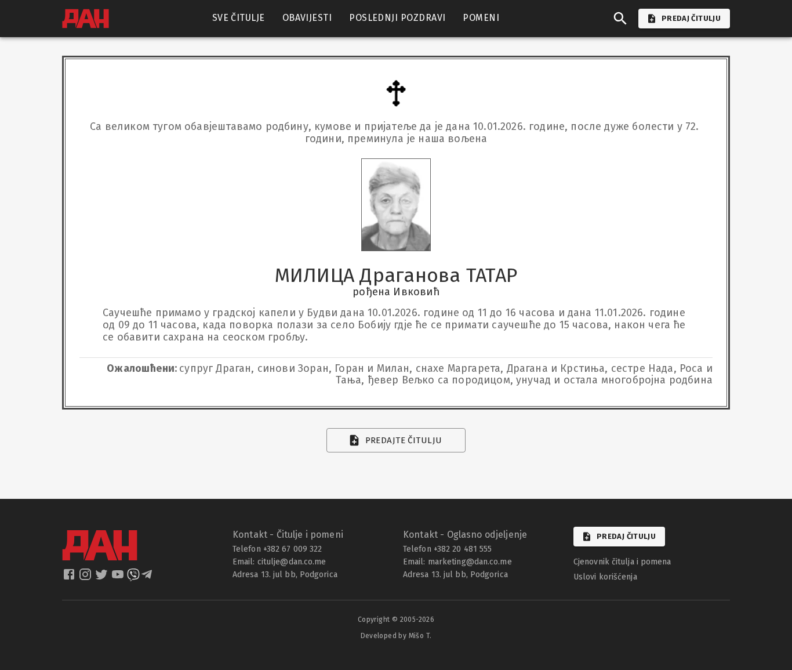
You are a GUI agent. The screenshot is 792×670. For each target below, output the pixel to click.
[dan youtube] (119, 578)
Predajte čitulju (403, 440)
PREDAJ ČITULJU (691, 18)
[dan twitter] (103, 578)
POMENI (481, 17)
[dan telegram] (148, 578)
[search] (620, 18)
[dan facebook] (70, 578)
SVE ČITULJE (238, 17)
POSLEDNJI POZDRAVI (397, 17)
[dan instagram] (86, 578)
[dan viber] (133, 578)
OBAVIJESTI (307, 17)
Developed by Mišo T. (396, 636)
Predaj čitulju (626, 536)
